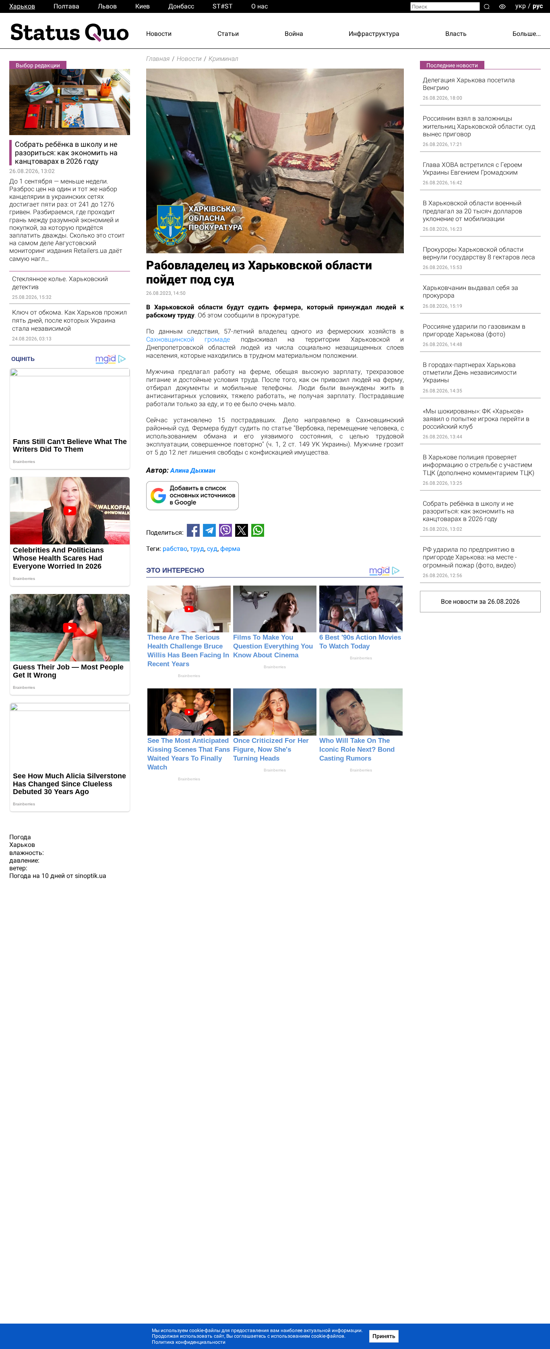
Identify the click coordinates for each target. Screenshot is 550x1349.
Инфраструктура (374, 34)
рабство (175, 549)
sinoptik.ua (90, 876)
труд (197, 549)
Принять (383, 1336)
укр (520, 6)
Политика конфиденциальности (188, 1342)
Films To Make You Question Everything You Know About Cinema (273, 646)
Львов (107, 6)
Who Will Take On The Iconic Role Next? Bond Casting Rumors (357, 749)
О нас (259, 6)
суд (212, 549)
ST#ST (223, 6)
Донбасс (181, 6)
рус (538, 6)
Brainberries (189, 675)
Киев (142, 6)
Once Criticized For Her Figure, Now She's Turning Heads (271, 749)
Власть (456, 34)
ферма (230, 549)
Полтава (66, 6)
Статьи (228, 34)
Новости (159, 34)
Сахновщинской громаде (188, 339)
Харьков (22, 6)
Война (294, 34)
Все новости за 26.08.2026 (480, 601)
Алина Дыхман (192, 470)
